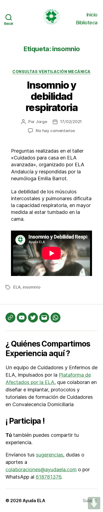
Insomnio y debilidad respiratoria (51, 96)
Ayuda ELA (34, 500)
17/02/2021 (71, 121)
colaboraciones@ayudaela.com (41, 469)
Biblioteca (87, 22)
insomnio (31, 287)
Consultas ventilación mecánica (51, 71)
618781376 (48, 477)
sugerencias (49, 455)
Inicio (92, 15)
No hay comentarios (55, 130)
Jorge (41, 121)
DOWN (94, 503)
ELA (17, 287)
